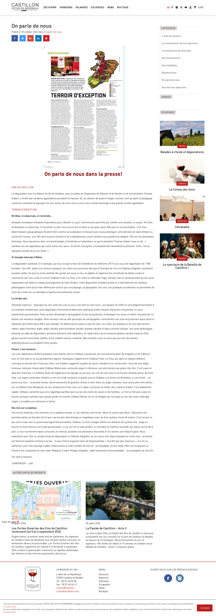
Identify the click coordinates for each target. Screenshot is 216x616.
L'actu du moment (171, 35)
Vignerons (104, 577)
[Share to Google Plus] (30, 40)
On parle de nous (53, 31)
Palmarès (104, 581)
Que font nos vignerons (174, 87)
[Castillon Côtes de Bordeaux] (25, 7)
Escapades (104, 584)
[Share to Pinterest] (46, 40)
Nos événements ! (171, 57)
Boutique (103, 591)
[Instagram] (177, 6)
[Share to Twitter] (22, 40)
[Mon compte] (190, 6)
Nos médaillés (169, 65)
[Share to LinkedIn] (38, 40)
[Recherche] (181, 6)
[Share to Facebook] (15, 40)
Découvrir (104, 574)
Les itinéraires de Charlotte (176, 50)
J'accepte (205, 607)
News (102, 587)
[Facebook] (172, 6)
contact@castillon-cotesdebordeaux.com (67, 589)
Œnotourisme (169, 72)
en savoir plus (9, 606)
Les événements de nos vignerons (180, 43)
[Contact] (186, 6)
